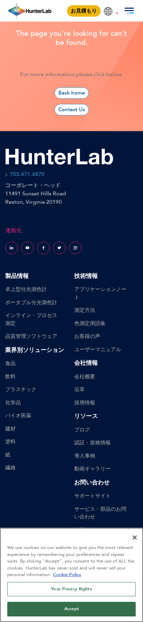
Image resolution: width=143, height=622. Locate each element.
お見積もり (84, 10)
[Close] (134, 537)
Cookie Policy (67, 575)
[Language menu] (111, 8)
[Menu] (129, 11)
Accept (71, 609)
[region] (71, 575)
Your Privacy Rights (71, 589)
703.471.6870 (27, 174)
